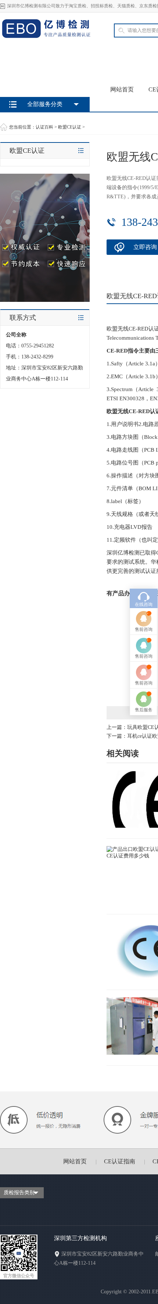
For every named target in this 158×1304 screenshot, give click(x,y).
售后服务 (143, 709)
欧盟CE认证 (69, 127)
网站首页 (122, 89)
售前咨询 (143, 629)
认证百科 (44, 127)
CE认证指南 (119, 1161)
